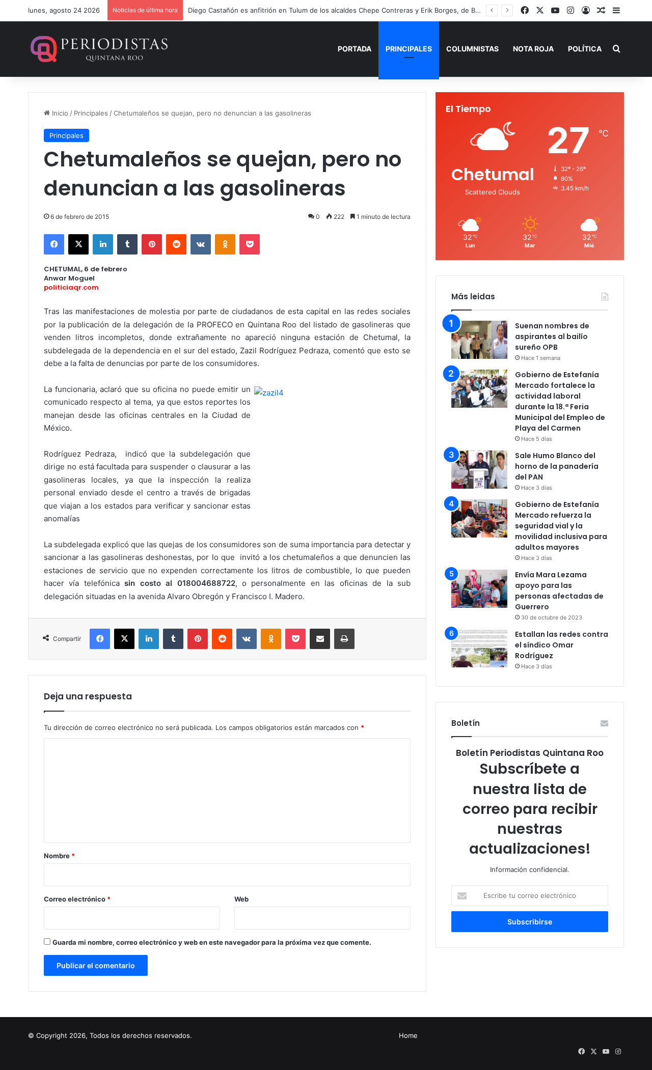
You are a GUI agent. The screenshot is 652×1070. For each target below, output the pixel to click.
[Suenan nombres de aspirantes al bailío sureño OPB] (479, 340)
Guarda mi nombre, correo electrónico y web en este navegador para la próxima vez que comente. (211, 942)
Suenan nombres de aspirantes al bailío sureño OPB (552, 336)
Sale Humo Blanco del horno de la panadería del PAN (557, 466)
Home (408, 1035)
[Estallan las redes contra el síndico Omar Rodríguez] (479, 648)
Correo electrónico (77, 899)
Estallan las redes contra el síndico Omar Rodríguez (561, 645)
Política (585, 48)
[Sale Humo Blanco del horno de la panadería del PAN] (479, 469)
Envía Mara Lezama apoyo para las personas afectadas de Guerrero (559, 591)
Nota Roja (533, 48)
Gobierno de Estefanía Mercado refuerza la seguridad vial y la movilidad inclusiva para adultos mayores (561, 525)
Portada (354, 48)
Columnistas (472, 48)
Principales (409, 48)
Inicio (59, 113)
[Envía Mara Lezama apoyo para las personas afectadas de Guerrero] (479, 589)
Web (241, 899)
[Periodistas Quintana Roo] (98, 49)
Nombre (59, 856)
